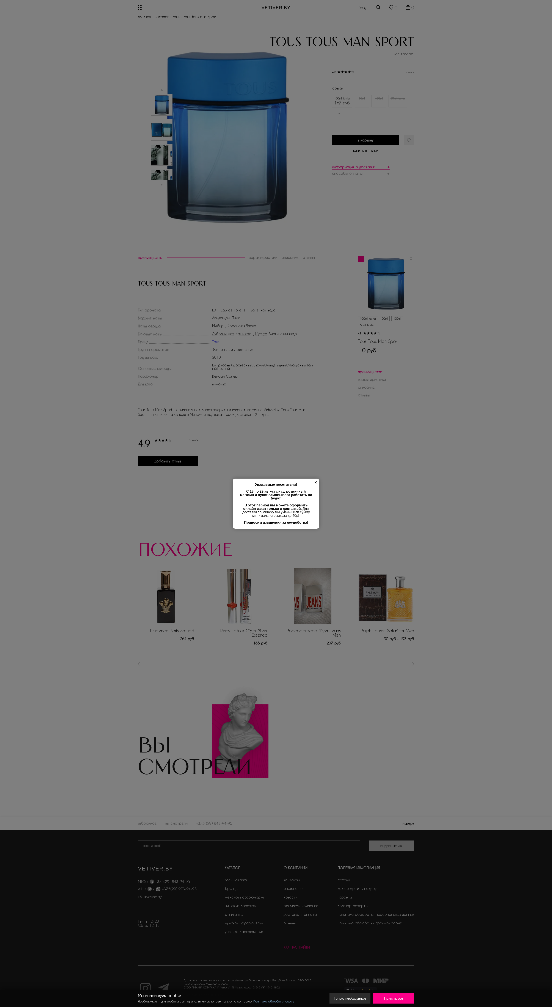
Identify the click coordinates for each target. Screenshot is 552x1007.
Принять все (393, 998)
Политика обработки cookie (273, 1001)
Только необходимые (350, 998)
